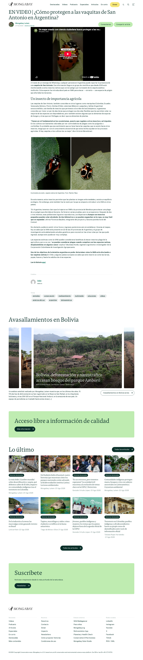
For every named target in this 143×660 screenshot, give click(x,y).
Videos (65, 5)
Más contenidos (15, 641)
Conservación (49, 296)
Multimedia (79, 296)
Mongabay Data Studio (83, 641)
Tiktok (108, 638)
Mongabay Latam (22, 23)
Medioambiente (65, 296)
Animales (36, 296)
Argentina (53, 300)
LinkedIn (109, 621)
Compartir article (123, 24)
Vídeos (102, 296)
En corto (104, 5)
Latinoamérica (66, 300)
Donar (115, 5)
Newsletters (46, 635)
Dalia (39, 281)
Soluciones (92, 296)
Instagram (110, 624)
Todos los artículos (121, 449)
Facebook (110, 635)
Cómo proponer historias (51, 638)
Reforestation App (81, 631)
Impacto (44, 631)
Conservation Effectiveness (84, 638)
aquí (44, 262)
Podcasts (74, 5)
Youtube (109, 628)
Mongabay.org (79, 628)
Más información (23, 429)
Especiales (84, 5)
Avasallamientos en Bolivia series (116, 393)
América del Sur (30, 25)
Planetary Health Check (83, 635)
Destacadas (55, 5)
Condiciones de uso (48, 641)
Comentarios (106, 24)
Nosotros (44, 621)
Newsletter (21, 586)
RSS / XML (110, 641)
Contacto (44, 624)
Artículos (94, 5)
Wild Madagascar (80, 621)
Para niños (78, 624)
